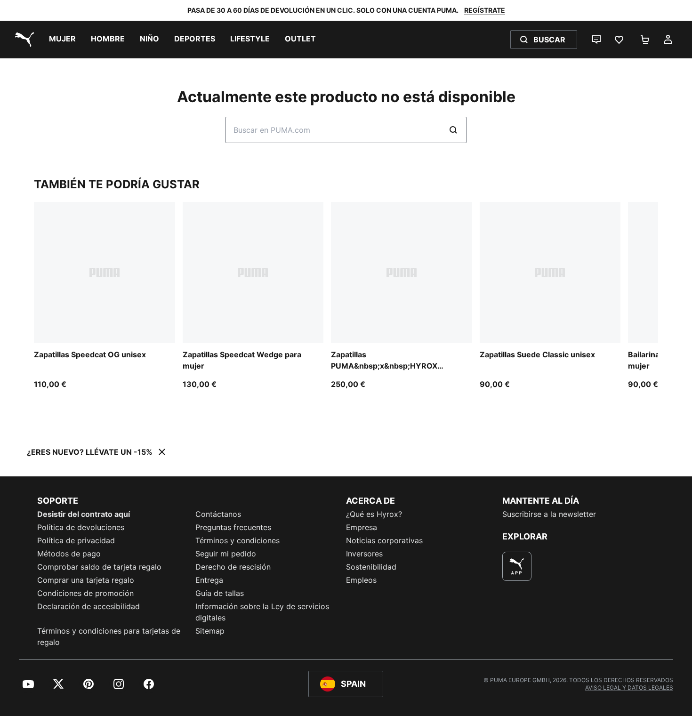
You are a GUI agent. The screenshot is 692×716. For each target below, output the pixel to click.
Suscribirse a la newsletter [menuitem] (549, 514)
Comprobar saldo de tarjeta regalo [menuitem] (99, 566)
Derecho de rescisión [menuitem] (233, 566)
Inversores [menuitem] (364, 553)
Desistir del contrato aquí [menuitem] (83, 514)
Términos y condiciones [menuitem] (237, 540)
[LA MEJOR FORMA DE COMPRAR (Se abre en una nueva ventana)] (516, 566)
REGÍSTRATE (484, 10)
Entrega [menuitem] (209, 580)
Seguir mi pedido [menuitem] (225, 553)
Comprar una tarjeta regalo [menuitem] (85, 580)
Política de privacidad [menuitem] (76, 540)
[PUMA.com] (22, 39)
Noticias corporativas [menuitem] (384, 540)
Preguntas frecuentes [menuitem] (233, 527)
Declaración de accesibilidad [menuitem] (88, 606)
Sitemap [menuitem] (210, 631)
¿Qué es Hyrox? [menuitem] (374, 514)
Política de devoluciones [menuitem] (80, 527)
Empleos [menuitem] (361, 580)
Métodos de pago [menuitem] (69, 553)
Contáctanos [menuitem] (218, 514)
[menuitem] (62, 39)
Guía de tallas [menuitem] (219, 593)
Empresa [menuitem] (361, 527)
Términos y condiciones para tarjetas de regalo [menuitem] (108, 636)
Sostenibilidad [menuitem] (371, 566)
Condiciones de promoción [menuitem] (85, 593)
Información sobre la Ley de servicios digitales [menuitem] (262, 612)
